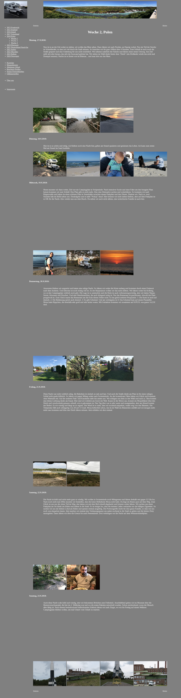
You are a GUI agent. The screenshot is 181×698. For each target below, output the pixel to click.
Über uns (10, 80)
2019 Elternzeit (12, 45)
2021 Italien (11, 49)
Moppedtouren (12, 65)
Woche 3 (14, 43)
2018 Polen (11, 36)
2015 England (12, 30)
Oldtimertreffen (13, 74)
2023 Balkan (11, 54)
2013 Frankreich (13, 27)
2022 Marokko (12, 52)
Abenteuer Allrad (13, 67)
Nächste (165, 25)
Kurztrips (10, 63)
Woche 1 (14, 38)
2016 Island (11, 32)
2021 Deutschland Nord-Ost (17, 47)
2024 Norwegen (13, 56)
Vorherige (36, 25)
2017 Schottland (13, 34)
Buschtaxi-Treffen (14, 69)
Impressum (11, 89)
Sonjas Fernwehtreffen (15, 72)
